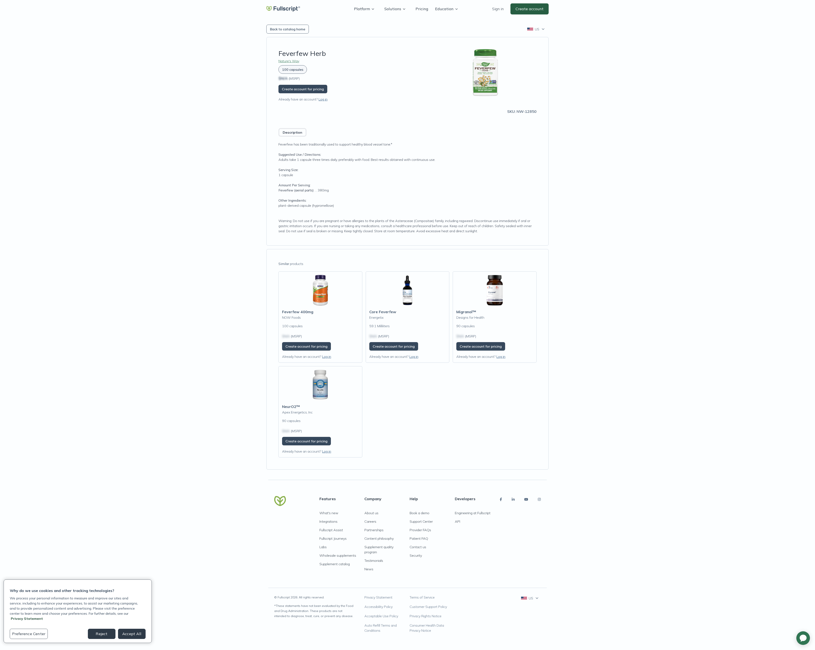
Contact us (418, 547)
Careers (370, 521)
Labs (323, 547)
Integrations (328, 521)
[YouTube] (526, 499)
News (368, 569)
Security (416, 555)
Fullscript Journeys (333, 538)
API (457, 521)
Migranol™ (466, 311)
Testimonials (373, 560)
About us (371, 513)
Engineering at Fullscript (472, 513)
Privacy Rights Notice (425, 616)
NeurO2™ (291, 406)
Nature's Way (288, 61)
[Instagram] (539, 499)
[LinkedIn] (513, 499)
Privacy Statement (378, 597)
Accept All (131, 633)
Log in (323, 99)
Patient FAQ (419, 538)
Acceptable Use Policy (381, 616)
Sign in (498, 8)
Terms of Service (422, 597)
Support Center (421, 521)
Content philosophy (379, 538)
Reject (101, 633)
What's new (328, 513)
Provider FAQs (420, 530)
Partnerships (374, 530)
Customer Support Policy (428, 607)
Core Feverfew (382, 311)
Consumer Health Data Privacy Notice (427, 628)
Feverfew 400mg (297, 311)
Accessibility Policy (378, 607)
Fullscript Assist (331, 530)
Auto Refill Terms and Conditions (380, 628)
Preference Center (28, 633)
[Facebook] (501, 499)
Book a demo (419, 513)
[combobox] (536, 29)
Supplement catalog (334, 564)
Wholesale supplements (337, 555)
